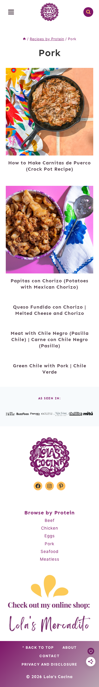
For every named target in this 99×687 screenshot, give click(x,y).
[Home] (24, 39)
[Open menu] (11, 12)
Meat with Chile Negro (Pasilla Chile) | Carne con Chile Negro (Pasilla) (50, 339)
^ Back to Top (38, 647)
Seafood (50, 551)
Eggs (49, 535)
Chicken (49, 528)
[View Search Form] (88, 12)
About (69, 647)
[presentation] (49, 112)
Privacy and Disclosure (49, 664)
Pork (49, 543)
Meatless (49, 559)
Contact (49, 656)
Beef (50, 520)
